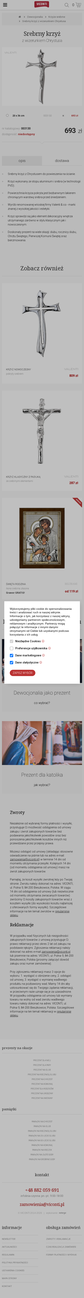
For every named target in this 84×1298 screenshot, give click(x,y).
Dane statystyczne (29, 663)
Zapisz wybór (22, 672)
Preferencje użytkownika (34, 649)
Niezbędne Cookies (30, 642)
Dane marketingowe (31, 656)
